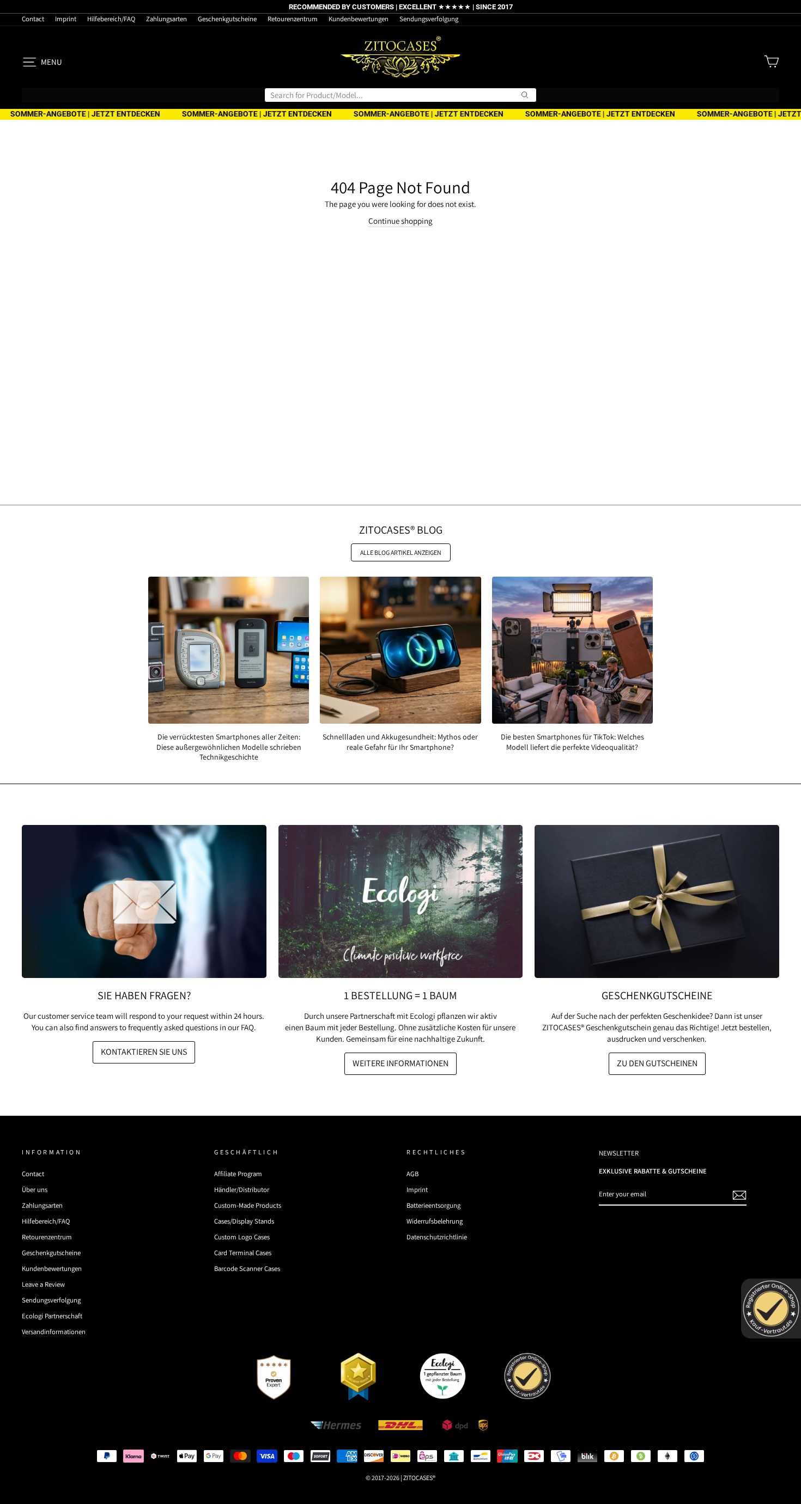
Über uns (34, 1189)
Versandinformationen (54, 1331)
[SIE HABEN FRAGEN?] (144, 901)
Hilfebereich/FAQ (111, 18)
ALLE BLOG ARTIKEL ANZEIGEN (400, 552)
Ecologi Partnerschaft (52, 1315)
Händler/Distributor (241, 1189)
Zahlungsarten (166, 18)
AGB (412, 1173)
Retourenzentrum (293, 18)
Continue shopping (400, 221)
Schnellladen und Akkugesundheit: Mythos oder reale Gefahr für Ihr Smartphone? (400, 741)
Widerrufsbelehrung (434, 1221)
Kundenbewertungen (359, 18)
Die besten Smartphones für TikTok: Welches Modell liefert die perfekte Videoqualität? (572, 741)
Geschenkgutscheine (227, 18)
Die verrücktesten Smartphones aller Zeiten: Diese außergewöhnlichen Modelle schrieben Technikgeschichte (228, 746)
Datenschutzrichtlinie (436, 1237)
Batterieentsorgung (433, 1205)
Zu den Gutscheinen (657, 1063)
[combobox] (400, 95)
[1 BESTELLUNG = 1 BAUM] (400, 901)
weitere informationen (400, 1063)
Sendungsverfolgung (428, 18)
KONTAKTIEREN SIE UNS (144, 1051)
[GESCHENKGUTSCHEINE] (657, 901)
